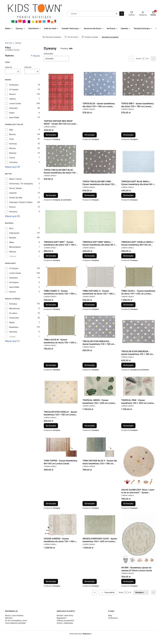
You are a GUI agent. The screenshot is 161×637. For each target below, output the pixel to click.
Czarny (12, 158)
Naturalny (13, 332)
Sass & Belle (14, 117)
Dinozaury (13, 211)
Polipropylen (14, 233)
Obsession (13, 108)
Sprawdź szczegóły (110, 37)
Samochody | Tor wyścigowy (21, 183)
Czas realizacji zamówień (15, 623)
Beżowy (12, 134)
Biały (11, 130)
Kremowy (13, 144)
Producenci (113, 618)
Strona (138, 58)
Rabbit (12, 322)
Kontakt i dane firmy (65, 615)
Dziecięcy (13, 304)
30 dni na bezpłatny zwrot (16, 620)
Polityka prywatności (65, 620)
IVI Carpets (13, 89)
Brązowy (12, 153)
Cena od (8, 67)
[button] (121, 13)
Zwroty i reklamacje (65, 623)
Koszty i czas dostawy (14, 615)
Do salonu (13, 313)
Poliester (12, 256)
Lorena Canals (15, 103)
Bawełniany (13, 327)
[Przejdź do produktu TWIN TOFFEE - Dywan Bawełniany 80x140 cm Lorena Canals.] (61, 446)
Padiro (11, 113)
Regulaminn (61, 618)
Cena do (27, 67)
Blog (110, 615)
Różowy (12, 148)
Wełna (11, 242)
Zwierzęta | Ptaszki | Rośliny (20, 202)
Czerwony (13, 162)
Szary (11, 139)
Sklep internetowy (80, 634)
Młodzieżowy (14, 308)
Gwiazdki (13, 193)
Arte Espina (13, 282)
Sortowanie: (48, 54)
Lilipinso (12, 99)
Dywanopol (13, 85)
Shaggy (12, 336)
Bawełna (12, 238)
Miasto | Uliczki (15, 179)
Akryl (11, 228)
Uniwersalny (14, 318)
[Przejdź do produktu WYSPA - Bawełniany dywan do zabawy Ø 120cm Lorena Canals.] (138, 539)
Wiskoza (12, 252)
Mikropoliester (15, 247)
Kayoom (12, 94)
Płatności (8, 618)
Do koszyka (51, 135)
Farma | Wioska (15, 188)
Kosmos (12, 207)
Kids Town (8, 43)
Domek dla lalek (15, 197)
